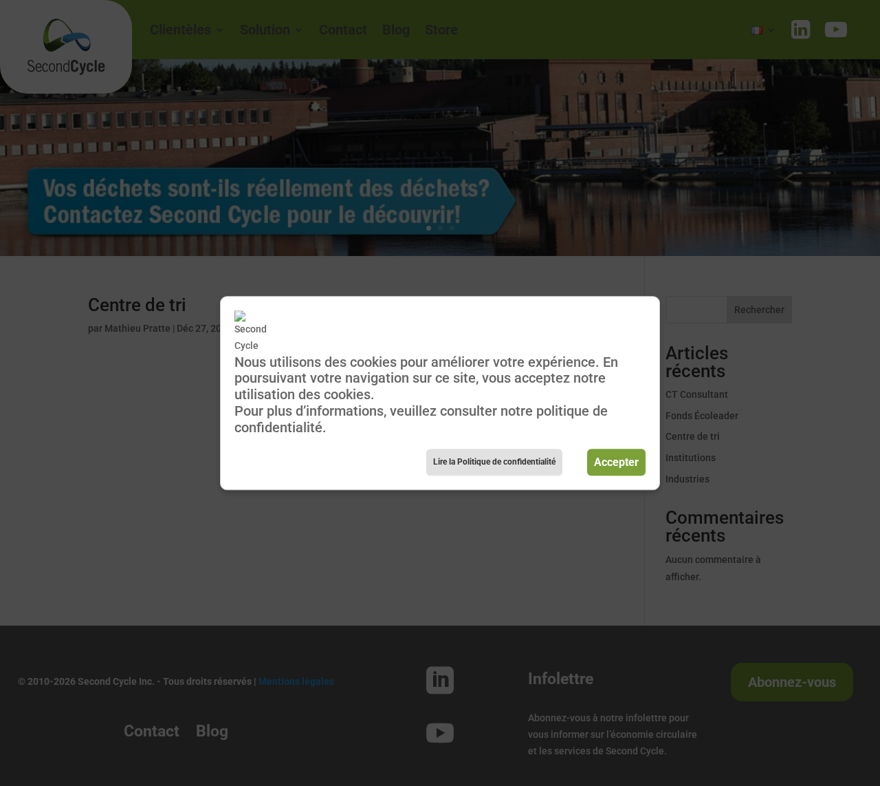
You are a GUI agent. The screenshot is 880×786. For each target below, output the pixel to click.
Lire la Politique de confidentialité (494, 462)
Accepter (616, 462)
